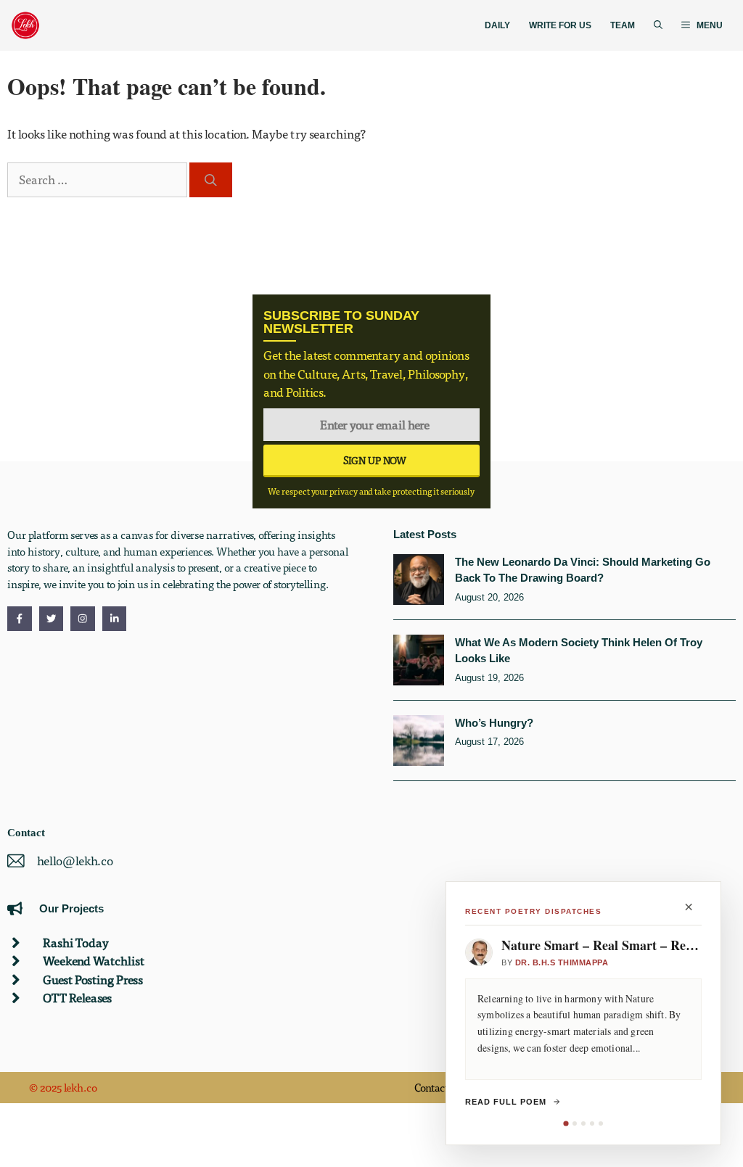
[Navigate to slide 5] (601, 1123)
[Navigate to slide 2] (574, 1123)
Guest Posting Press (93, 979)
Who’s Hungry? (494, 723)
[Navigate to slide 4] (592, 1123)
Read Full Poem (505, 1101)
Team (622, 25)
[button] (658, 25)
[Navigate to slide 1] (565, 1123)
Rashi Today (76, 942)
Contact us (438, 1087)
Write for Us (560, 25)
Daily (497, 25)
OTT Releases (77, 997)
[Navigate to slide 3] (583, 1123)
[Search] (210, 179)
